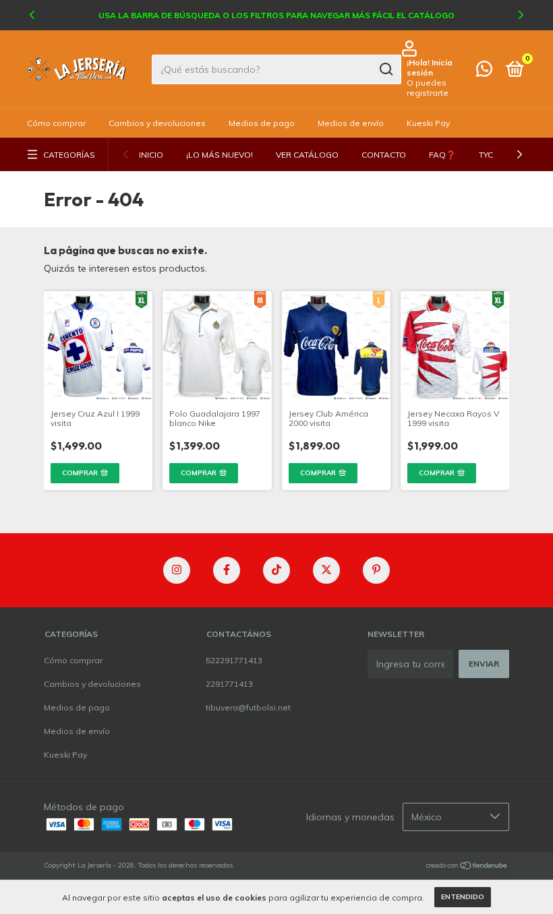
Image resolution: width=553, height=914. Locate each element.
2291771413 (229, 684)
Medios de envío (351, 123)
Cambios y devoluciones (157, 123)
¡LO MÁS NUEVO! (219, 155)
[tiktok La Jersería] (276, 570)
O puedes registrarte (427, 88)
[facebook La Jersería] (226, 570)
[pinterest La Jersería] (376, 570)
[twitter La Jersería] (326, 570)
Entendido (462, 896)
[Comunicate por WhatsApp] (484, 72)
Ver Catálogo (307, 155)
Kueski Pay (428, 123)
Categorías (69, 155)
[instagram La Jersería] (176, 570)
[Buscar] (385, 69)
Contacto (383, 155)
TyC (486, 155)
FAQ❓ (442, 155)
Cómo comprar (56, 123)
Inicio (151, 155)
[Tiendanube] (467, 867)
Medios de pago (262, 123)
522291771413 (234, 660)
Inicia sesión (430, 67)
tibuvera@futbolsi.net (248, 707)
